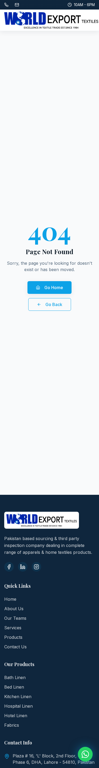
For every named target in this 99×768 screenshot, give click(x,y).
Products (13, 637)
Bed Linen (14, 687)
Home (10, 599)
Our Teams (15, 618)
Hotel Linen (15, 715)
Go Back (53, 304)
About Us (13, 608)
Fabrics (11, 725)
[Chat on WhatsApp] (85, 754)
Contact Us (15, 646)
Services (12, 627)
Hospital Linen (18, 706)
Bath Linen (15, 677)
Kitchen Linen (17, 696)
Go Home (53, 287)
